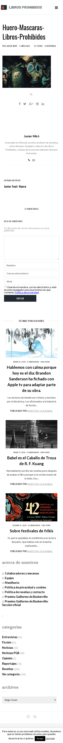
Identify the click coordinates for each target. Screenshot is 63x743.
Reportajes (9, 663)
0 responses (50, 46)
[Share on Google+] (31, 104)
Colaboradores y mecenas (22, 573)
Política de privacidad (27, 292)
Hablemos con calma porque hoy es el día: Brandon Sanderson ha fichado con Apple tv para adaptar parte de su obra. (31, 379)
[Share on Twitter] (24, 104)
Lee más (50, 738)
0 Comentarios (33, 362)
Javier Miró (11, 46)
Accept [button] (40, 738)
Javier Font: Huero (15, 186)
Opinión (7, 658)
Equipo (9, 578)
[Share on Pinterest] (37, 104)
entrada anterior (12, 180)
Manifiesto (12, 582)
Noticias (7, 647)
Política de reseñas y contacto (25, 592)
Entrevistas (9, 637)
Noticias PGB (10, 653)
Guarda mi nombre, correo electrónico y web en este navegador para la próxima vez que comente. (30, 289)
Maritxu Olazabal (40, 410)
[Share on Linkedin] (42, 104)
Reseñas (7, 669)
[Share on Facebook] (20, 104)
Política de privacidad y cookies (25, 587)
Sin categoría (11, 674)
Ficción (6, 642)
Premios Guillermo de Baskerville (26, 596)
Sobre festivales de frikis (31, 530)
